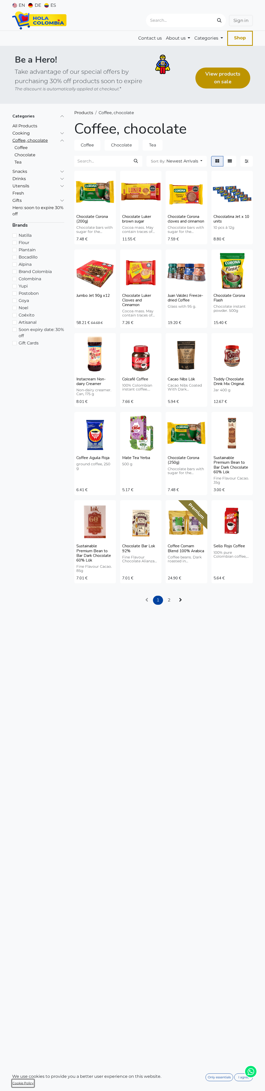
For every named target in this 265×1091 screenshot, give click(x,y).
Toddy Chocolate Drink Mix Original (229, 381)
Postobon (29, 293)
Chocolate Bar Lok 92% (138, 548)
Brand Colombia (35, 271)
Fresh (18, 193)
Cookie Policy (23, 1083)
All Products (24, 125)
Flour (24, 242)
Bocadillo (28, 257)
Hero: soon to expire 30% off (37, 210)
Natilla (25, 235)
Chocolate (24, 154)
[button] (176, 161)
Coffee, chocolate (30, 140)
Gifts (17, 200)
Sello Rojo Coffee (229, 546)
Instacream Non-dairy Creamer (91, 381)
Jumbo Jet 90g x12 (93, 295)
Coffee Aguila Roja (92, 457)
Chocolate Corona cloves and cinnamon (186, 219)
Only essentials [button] (219, 1077)
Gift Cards (29, 343)
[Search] (219, 20)
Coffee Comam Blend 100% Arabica (186, 548)
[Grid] (217, 161)
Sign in (240, 20)
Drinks (19, 178)
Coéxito (26, 315)
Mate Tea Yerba (136, 457)
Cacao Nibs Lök (181, 379)
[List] (229, 161)
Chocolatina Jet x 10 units (231, 219)
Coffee (21, 147)
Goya (24, 300)
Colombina (30, 278)
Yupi (23, 286)
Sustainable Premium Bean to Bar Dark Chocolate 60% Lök (231, 465)
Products (83, 112)
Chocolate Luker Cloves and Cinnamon (136, 300)
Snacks (19, 171)
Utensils (20, 185)
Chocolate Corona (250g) (183, 460)
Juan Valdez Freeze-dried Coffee (185, 298)
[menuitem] (18, 5)
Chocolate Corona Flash (229, 298)
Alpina (25, 264)
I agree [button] (243, 1077)
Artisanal (27, 322)
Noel (23, 307)
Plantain (27, 249)
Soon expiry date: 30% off (41, 332)
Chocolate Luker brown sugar (136, 219)
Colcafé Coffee (135, 379)
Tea (17, 162)
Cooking (21, 133)
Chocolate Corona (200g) (92, 219)
